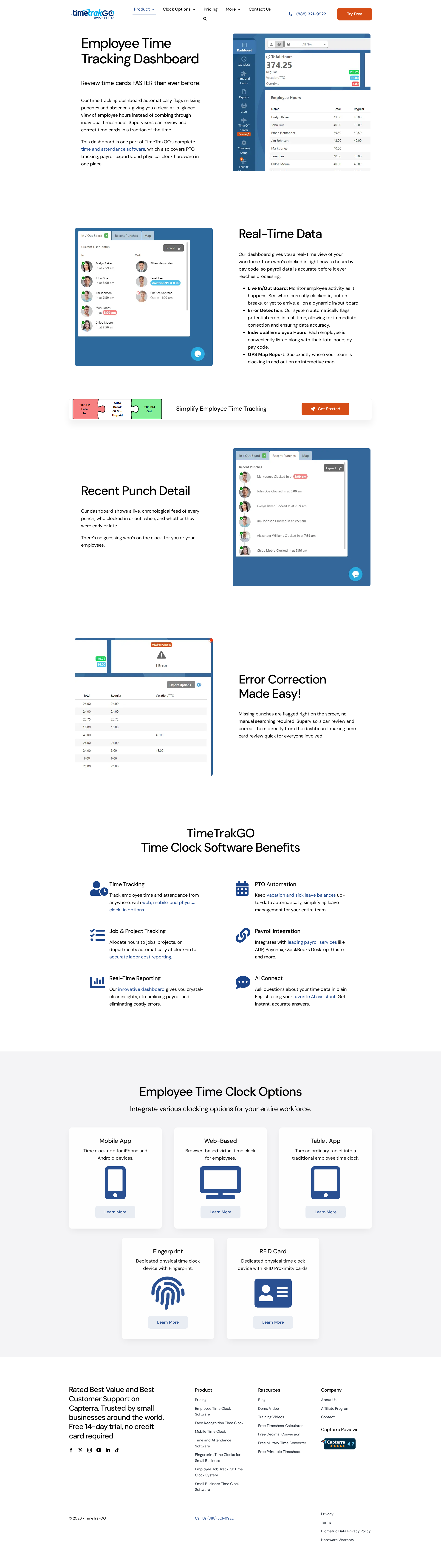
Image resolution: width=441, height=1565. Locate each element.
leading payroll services (312, 942)
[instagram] (89, 1450)
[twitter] (80, 1450)
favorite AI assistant (314, 997)
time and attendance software (113, 149)
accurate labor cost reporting (140, 957)
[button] (205, 19)
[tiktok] (117, 1450)
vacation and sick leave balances (301, 895)
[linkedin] (108, 1450)
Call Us (214, 1518)
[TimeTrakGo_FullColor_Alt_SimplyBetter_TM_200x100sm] (92, 11)
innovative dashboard (141, 989)
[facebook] (71, 1450)
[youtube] (98, 1450)
